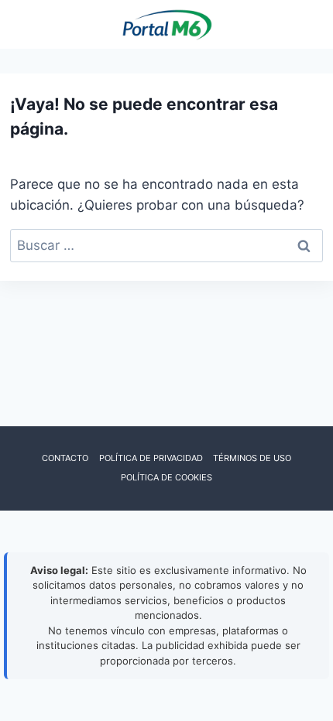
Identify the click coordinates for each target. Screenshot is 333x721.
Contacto (65, 458)
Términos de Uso (252, 458)
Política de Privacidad (151, 458)
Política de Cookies (166, 477)
